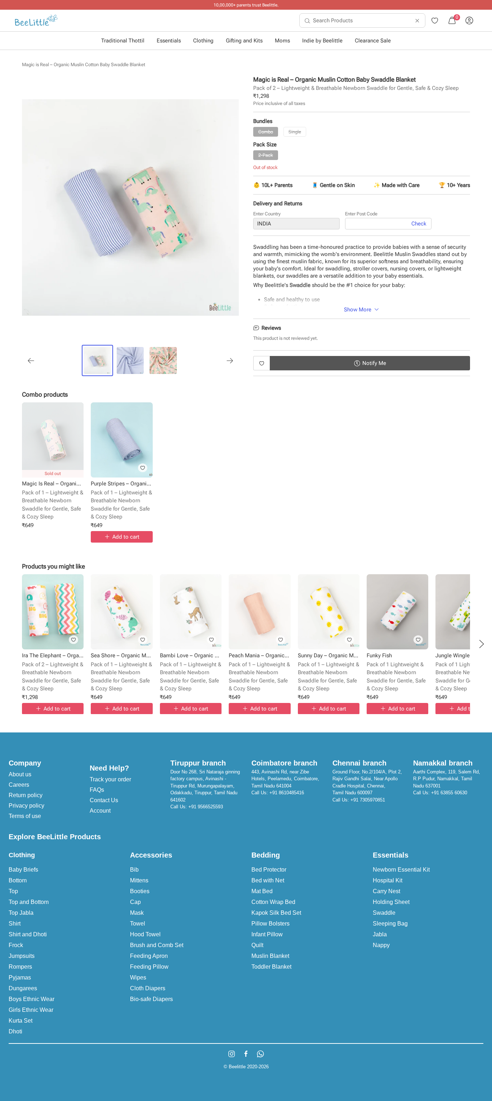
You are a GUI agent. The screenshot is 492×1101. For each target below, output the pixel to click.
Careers (19, 785)
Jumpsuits (22, 956)
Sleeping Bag (390, 923)
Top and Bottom (29, 902)
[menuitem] (36, 20)
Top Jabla (21, 913)
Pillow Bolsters (270, 923)
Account (100, 811)
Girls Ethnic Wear (31, 1010)
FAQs (97, 790)
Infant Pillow (267, 934)
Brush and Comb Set (156, 945)
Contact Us (104, 800)
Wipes (138, 977)
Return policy (26, 795)
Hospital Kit (387, 880)
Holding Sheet (391, 902)
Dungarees (23, 988)
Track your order (110, 779)
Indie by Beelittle (322, 40)
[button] (481, 644)
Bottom (18, 880)
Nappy (381, 945)
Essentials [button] (169, 40)
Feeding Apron (149, 956)
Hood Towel (145, 934)
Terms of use (25, 816)
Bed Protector (268, 870)
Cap (135, 902)
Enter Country (267, 213)
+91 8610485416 (286, 792)
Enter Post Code (361, 213)
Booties (139, 891)
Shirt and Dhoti (28, 934)
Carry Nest (386, 891)
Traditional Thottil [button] (122, 40)
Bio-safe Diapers (151, 999)
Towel (137, 923)
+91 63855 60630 (449, 792)
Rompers (20, 967)
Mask (137, 913)
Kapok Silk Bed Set (276, 913)
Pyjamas (20, 977)
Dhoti (15, 1031)
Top (13, 891)
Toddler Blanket (271, 967)
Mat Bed (262, 891)
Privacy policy (26, 806)
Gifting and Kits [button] (244, 40)
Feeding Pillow (149, 967)
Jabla (380, 934)
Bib (134, 870)
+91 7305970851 (367, 800)
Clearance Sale (373, 40)
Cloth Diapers (147, 988)
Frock (16, 945)
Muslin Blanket (270, 956)
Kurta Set (20, 1021)
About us (20, 774)
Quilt (257, 945)
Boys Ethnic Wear (31, 999)
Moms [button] (282, 40)
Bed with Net (267, 880)
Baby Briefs (23, 870)
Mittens (139, 880)
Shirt (15, 923)
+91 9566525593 (205, 806)
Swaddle (384, 913)
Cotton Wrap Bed (273, 902)
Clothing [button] (203, 40)
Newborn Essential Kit (401, 870)
